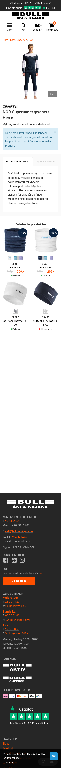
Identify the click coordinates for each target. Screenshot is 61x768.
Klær (12, 40)
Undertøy (22, 40)
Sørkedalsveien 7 (15, 606)
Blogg (6, 743)
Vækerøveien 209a (16, 633)
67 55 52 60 (12, 615)
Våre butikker (20, 537)
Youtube (14, 560)
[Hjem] (30, 15)
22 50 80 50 (12, 629)
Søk (24, 29)
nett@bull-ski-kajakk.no (19, 531)
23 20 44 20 (12, 601)
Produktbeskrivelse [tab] (17, 161)
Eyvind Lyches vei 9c (17, 619)
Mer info (8, 762)
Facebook (6, 560)
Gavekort (8, 748)
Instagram (22, 560)
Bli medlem (19, 580)
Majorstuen (11, 597)
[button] (55, 132)
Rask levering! (44, 3)
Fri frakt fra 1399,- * (21, 3)
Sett (31, 40)
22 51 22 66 (12, 521)
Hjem (5, 40)
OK (54, 756)
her (41, 573)
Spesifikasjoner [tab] (45, 161)
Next (52, 62)
